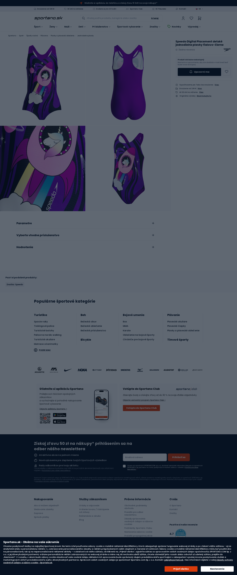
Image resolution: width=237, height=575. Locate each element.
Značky (154, 27)
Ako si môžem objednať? (46, 505)
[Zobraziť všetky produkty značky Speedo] (227, 49)
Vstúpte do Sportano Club (141, 408)
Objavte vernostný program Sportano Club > (144, 400)
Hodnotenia (24, 247)
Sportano (12, 35)
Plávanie (44, 35)
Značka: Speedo (15, 284)
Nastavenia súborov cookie (138, 532)
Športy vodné (32, 35)
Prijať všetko (181, 568)
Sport (21, 35)
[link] (183, 18)
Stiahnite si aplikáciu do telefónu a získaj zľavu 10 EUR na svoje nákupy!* (120, 3)
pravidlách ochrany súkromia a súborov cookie (52, 481)
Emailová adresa (134, 457)
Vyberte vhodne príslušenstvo (37, 235)
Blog (81, 519)
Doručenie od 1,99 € (45, 9)
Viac (217, 85)
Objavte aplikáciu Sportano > (53, 408)
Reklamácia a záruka (90, 516)
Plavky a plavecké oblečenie (62, 35)
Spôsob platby (41, 517)
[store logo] (48, 18)
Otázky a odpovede (89, 505)
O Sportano (175, 505)
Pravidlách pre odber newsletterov (56, 470)
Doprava (38, 513)
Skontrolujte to (204, 96)
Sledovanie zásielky (44, 509)
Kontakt (182, 9)
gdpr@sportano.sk (174, 560)
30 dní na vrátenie (75, 9)
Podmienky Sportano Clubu (138, 528)
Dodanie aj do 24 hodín (106, 9)
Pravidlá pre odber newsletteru (133, 513)
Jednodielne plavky (85, 35)
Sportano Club (136, 9)
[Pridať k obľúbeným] (226, 72)
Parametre (24, 223)
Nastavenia (217, 568)
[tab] (85, 222)
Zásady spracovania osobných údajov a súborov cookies (138, 521)
